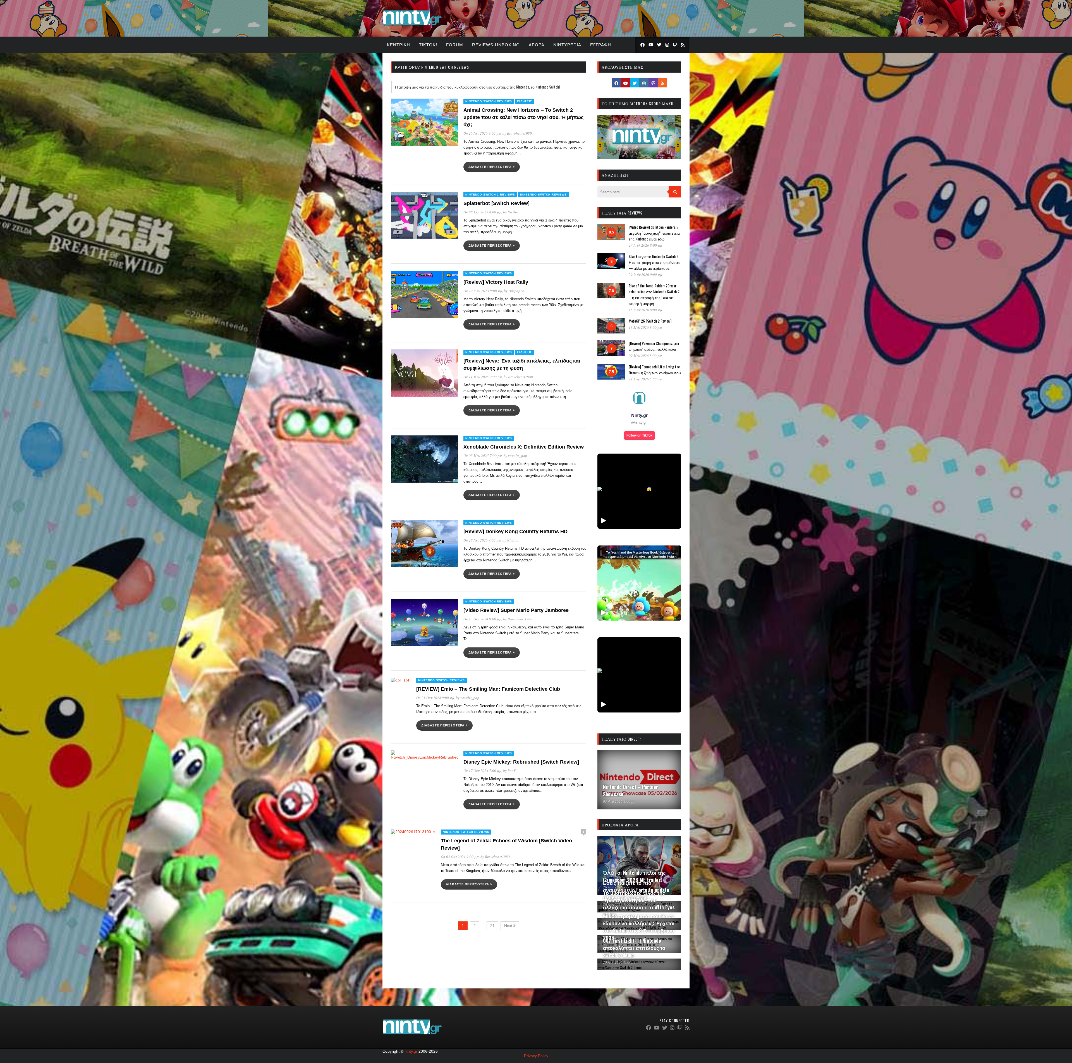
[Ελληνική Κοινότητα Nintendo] (412, 26)
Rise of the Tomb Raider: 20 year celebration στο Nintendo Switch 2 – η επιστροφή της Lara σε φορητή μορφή (654, 294)
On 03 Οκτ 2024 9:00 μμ (460, 856)
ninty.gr (411, 1051)
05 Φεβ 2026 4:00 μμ (619, 801)
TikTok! (428, 44)
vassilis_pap (517, 455)
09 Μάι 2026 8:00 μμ (645, 355)
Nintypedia (567, 44)
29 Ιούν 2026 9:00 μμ (645, 274)
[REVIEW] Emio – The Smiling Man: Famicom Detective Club (488, 689)
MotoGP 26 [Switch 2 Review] (650, 321)
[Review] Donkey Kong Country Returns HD (515, 531)
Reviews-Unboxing (496, 44)
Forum (454, 44)
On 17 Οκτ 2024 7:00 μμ (482, 770)
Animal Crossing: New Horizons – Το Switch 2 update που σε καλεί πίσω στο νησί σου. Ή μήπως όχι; (523, 117)
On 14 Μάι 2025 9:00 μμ (482, 376)
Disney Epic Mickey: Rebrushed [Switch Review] (521, 762)
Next (508, 925)
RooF (512, 770)
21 (492, 925)
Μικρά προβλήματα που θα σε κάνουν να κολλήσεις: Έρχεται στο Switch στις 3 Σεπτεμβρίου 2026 (638, 926)
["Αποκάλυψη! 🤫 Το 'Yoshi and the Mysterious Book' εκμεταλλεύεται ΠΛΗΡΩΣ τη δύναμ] (639, 583)
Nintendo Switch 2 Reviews (490, 194)
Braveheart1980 (519, 133)
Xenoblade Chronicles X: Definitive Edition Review (523, 447)
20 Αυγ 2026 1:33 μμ (619, 962)
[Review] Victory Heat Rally (495, 282)
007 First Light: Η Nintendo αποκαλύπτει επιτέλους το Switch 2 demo (634, 948)
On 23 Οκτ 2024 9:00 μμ (482, 618)
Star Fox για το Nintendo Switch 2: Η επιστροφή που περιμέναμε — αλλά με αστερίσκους (654, 262)
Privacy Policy (536, 1056)
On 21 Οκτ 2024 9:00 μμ (435, 697)
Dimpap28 (516, 290)
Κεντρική (398, 44)
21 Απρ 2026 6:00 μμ (645, 379)
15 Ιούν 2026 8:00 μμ (645, 309)
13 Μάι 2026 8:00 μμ (645, 327)
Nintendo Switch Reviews (488, 101)
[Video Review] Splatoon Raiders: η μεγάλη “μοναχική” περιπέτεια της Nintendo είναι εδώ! (654, 233)
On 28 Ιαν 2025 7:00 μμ (482, 540)
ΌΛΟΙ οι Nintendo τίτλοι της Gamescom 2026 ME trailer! (634, 876)
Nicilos (513, 211)
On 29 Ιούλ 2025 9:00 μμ (482, 290)
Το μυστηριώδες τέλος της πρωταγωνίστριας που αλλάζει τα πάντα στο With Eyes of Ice (638, 903)
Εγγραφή (600, 44)
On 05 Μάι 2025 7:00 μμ (482, 455)
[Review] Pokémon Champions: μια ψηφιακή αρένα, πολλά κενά (654, 346)
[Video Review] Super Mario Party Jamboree (516, 610)
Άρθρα (536, 44)
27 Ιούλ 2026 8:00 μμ (645, 245)
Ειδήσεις (524, 101)
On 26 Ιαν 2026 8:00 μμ (482, 133)
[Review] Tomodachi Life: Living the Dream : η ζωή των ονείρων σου (655, 369)
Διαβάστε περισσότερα (490, 166)
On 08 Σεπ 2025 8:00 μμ (482, 211)
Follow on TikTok (639, 435)
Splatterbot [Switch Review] (496, 203)
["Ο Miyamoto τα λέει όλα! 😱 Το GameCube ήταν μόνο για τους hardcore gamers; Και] (639, 491)
